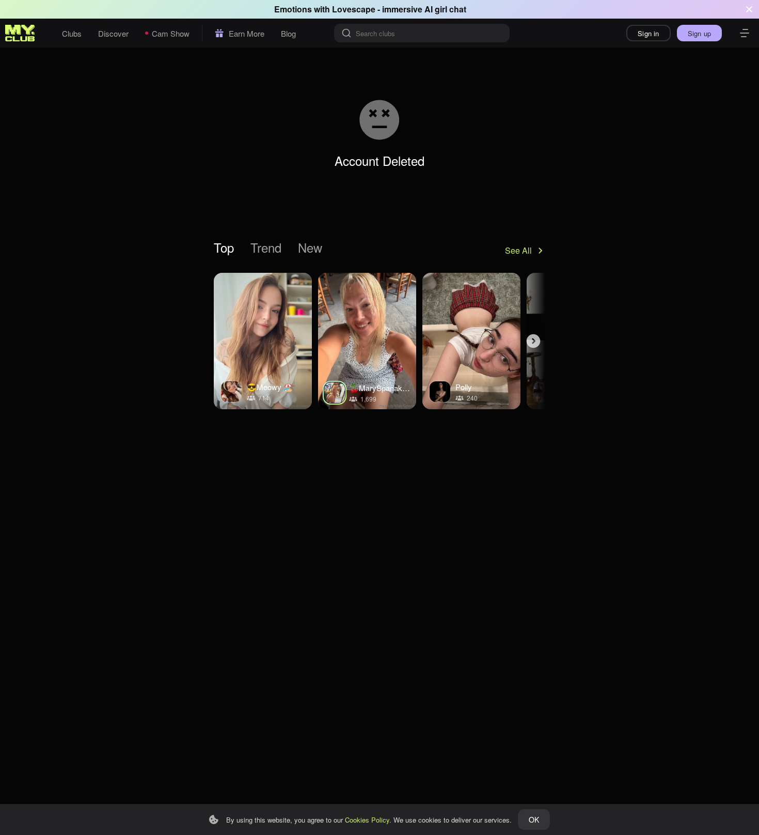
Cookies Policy (367, 820)
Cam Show (170, 33)
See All (518, 250)
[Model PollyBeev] (471, 341)
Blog (288, 33)
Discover (113, 33)
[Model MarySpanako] (367, 341)
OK (534, 819)
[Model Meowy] (263, 341)
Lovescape (353, 9)
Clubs (72, 33)
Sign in (648, 33)
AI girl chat (445, 9)
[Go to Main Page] (20, 33)
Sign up (699, 33)
